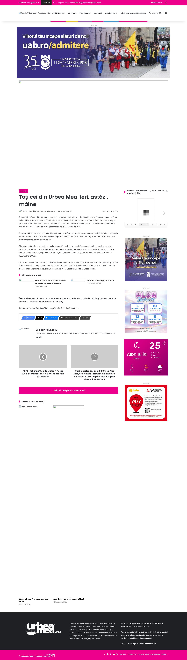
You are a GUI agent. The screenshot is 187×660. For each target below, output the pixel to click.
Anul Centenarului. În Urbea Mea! (68, 599)
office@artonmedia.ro (140, 626)
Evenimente (85, 13)
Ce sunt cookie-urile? (128, 654)
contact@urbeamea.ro (145, 635)
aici (155, 644)
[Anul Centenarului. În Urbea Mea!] (68, 501)
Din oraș (71, 13)
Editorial (23, 191)
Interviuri (98, 13)
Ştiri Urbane (57, 13)
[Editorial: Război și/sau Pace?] (78, 283)
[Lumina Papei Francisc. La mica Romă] (34, 501)
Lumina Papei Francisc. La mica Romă (33, 600)
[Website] (37, 337)
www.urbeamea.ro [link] (93, 626)
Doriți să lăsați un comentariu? (69, 390)
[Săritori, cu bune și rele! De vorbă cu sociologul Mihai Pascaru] (26, 283)
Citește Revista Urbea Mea (134, 13)
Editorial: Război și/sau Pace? (100, 280)
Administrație (111, 13)
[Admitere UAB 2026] (93, 52)
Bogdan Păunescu (48, 211)
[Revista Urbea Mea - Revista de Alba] (34, 13)
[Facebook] (40, 337)
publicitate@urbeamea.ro (141, 638)
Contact (164, 654)
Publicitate (93, 25)
